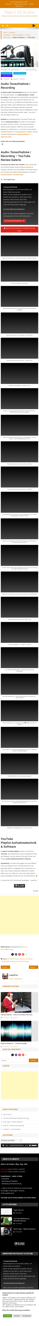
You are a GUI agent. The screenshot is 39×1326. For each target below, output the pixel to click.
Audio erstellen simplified (13, 1169)
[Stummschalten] (30, 1145)
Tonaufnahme (5, 961)
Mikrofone (11, 959)
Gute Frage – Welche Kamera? (13, 1122)
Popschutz (14, 961)
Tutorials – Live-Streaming (11, 1129)
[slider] (34, 1145)
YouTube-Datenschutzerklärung (14, 209)
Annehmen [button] (7, 1316)
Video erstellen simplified (13, 1172)
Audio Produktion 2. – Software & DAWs (7, 967)
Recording (29, 959)
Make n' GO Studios (19, 12)
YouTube (21, 961)
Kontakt (31, 4)
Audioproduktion (6, 76)
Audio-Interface (20, 959)
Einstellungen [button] (27, 1316)
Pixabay (10, 949)
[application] (19, 1145)
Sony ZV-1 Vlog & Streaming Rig (13, 1125)
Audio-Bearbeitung (19, 73)
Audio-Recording (6, 73)
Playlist (26, 961)
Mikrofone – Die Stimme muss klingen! (34, 967)
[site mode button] (33, 26)
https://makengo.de (15, 979)
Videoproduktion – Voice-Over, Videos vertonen (16, 1015)
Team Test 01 (7, 1114)
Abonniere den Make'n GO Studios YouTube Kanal (20, 229)
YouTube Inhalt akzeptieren (13, 221)
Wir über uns (19, 6)
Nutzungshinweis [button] (9, 179)
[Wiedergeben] (3, 1145)
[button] (19, 248)
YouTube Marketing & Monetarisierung (16, 1118)
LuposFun (16, 79)
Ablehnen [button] (17, 1316)
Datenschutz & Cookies (20, 4)
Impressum (8, 4)
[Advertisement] (19, 915)
